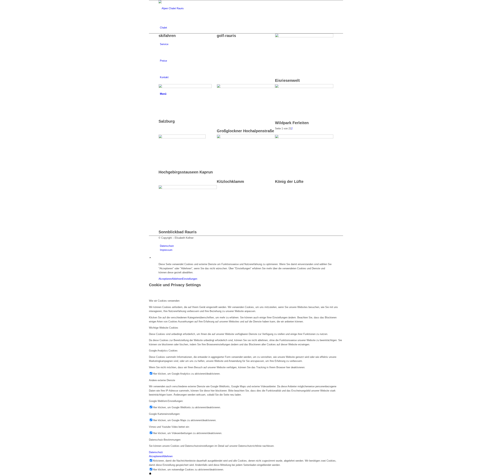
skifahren (167, 35)
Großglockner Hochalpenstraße (245, 131)
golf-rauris (226, 35)
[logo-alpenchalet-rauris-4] (187, 8)
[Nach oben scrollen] (150, 258)
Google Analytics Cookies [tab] (163, 350)
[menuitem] (246, 27)
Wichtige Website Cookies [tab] (163, 327)
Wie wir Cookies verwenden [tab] (164, 300)
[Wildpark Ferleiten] (304, 87)
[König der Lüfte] (304, 137)
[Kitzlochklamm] (246, 137)
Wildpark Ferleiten (292, 123)
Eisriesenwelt (287, 80)
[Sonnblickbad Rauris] (188, 188)
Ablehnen (177, 278)
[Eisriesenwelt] (304, 36)
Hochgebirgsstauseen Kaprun (186, 172)
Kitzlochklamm (230, 181)
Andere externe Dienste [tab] (162, 380)
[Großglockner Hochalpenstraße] (246, 87)
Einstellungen (189, 278)
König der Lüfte (289, 181)
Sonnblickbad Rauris (178, 232)
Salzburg (167, 121)
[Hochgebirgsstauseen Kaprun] (182, 137)
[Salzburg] (185, 87)
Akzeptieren (165, 278)
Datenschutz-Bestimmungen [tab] (164, 439)
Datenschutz (156, 452)
